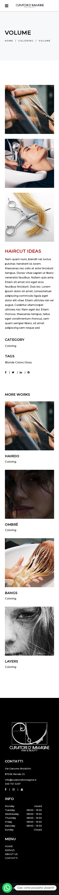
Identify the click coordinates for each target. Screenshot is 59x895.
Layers (11, 661)
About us (11, 854)
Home (9, 41)
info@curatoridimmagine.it (20, 779)
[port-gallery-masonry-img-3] (29, 217)
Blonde (9, 362)
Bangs (11, 593)
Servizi (10, 850)
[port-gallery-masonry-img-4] (29, 109)
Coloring (26, 41)
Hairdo (12, 456)
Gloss (28, 362)
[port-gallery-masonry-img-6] (29, 163)
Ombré (11, 524)
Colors (19, 362)
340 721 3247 (12, 783)
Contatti (11, 858)
